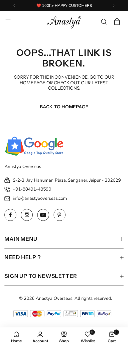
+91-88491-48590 (32, 189)
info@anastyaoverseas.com (40, 198)
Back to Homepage (64, 107)
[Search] (103, 21)
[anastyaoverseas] (64, 21)
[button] (14, 6)
